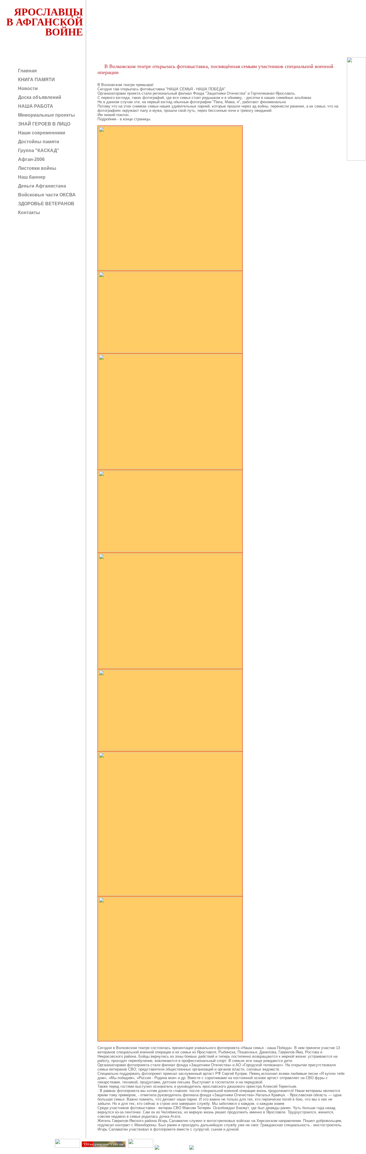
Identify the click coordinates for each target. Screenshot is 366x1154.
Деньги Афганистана (41, 186)
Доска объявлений (39, 97)
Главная (27, 70)
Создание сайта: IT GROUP (116, 1151)
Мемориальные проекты (46, 115)
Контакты (28, 212)
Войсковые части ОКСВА (46, 194)
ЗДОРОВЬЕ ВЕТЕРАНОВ (45, 203)
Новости (27, 88)
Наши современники (41, 132)
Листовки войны (36, 168)
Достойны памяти (38, 141)
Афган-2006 (31, 159)
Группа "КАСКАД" (38, 150)
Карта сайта (140, 1151)
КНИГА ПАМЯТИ (36, 79)
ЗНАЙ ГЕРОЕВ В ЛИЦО (43, 123)
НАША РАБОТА (35, 106)
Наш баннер (31, 177)
